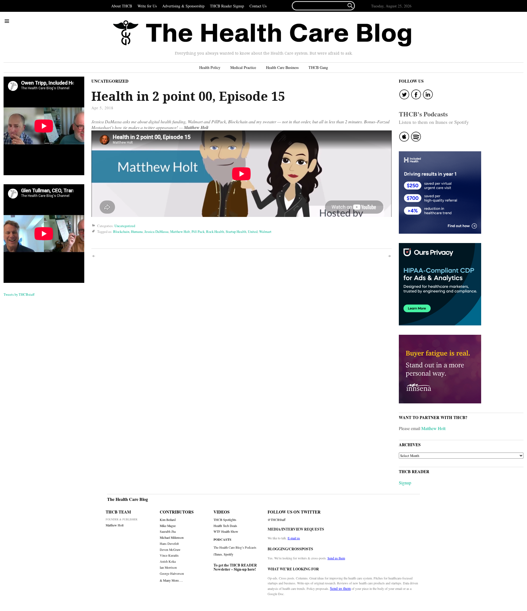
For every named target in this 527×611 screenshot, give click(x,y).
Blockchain (121, 231)
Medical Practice (243, 67)
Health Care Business (282, 67)
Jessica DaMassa (156, 231)
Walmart (265, 231)
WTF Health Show (226, 531)
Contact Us (258, 6)
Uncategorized (109, 81)
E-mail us (294, 538)
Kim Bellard (168, 520)
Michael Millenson (172, 537)
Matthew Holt (180, 231)
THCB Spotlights (225, 520)
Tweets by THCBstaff (19, 294)
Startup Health (236, 231)
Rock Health (215, 231)
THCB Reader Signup (227, 6)
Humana (137, 231)
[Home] (262, 33)
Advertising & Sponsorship (183, 6)
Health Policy (209, 67)
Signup (405, 483)
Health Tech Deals (225, 526)
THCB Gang (318, 67)
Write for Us (147, 6)
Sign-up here (244, 569)
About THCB (121, 6)
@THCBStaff (276, 520)
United (252, 231)
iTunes (218, 554)
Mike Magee (168, 526)
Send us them (336, 558)
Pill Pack (198, 231)
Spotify (228, 554)
